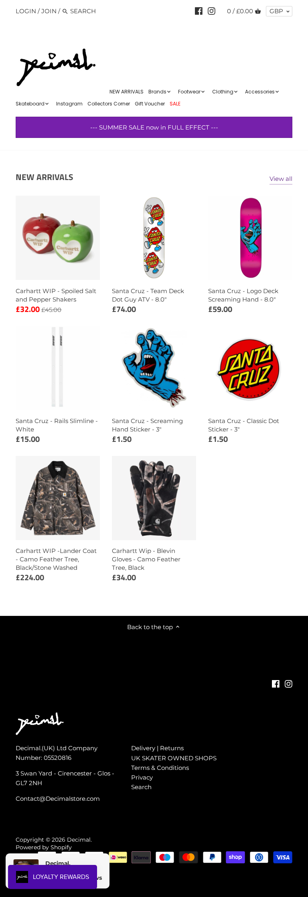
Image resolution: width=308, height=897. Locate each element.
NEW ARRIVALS (44, 176)
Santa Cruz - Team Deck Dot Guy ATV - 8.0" (148, 295)
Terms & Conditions (160, 767)
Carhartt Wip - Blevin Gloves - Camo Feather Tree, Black (146, 559)
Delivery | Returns (157, 748)
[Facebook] (199, 10)
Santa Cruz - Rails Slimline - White (57, 425)
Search (141, 787)
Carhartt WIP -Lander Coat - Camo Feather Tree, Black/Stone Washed (56, 559)
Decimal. (79, 839)
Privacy (142, 777)
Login (26, 11)
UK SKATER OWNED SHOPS (174, 758)
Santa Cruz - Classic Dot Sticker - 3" (243, 425)
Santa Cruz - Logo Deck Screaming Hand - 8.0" (243, 295)
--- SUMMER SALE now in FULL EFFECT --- (154, 127)
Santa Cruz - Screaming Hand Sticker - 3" (147, 425)
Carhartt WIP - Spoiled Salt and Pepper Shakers (56, 295)
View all (281, 178)
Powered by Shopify (44, 847)
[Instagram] (211, 10)
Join (49, 11)
